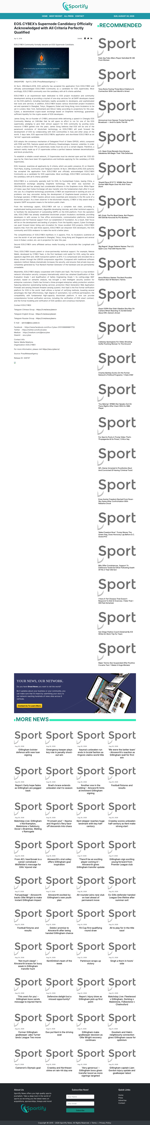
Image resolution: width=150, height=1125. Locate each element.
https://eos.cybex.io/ (51, 349)
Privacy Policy (105, 1123)
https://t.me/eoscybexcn (46, 309)
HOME (45, 16)
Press (120, 1098)
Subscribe (80, 1110)
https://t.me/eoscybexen (46, 314)
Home (120, 1095)
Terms (94, 1123)
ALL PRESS (68, 16)
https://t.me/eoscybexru (46, 318)
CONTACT (79, 16)
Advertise (122, 1100)
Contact (121, 1103)
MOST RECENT (55, 16)
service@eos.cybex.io (31, 323)
